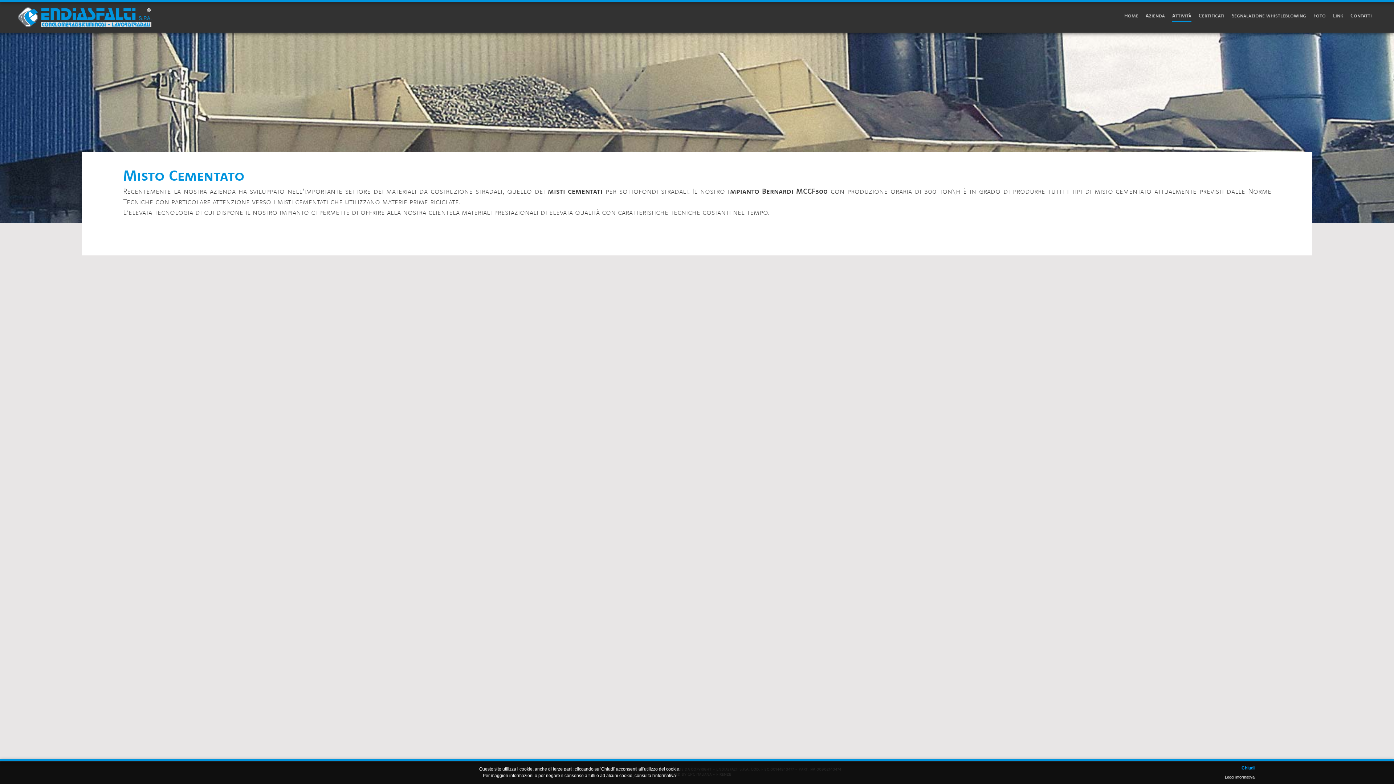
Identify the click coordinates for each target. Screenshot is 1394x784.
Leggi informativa (1240, 777)
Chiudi (1248, 768)
